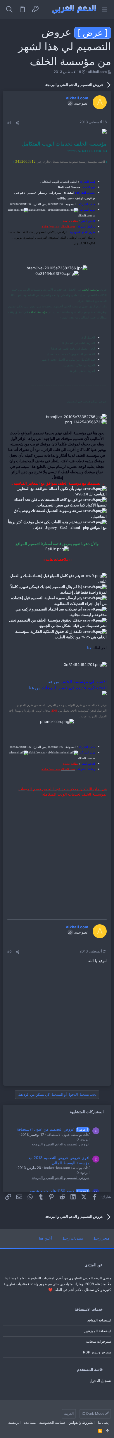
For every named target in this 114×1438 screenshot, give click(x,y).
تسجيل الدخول (100, 1380)
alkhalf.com (97, 71)
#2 (9, 952)
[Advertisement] (57, 853)
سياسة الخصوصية (52, 1422)
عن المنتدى (93, 1264)
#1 (9, 123)
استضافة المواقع (99, 1320)
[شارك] (17, 123)
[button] (104, 9)
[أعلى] (107, 1431)
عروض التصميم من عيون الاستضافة (52, 1129)
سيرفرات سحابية (98, 1341)
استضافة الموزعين (97, 1331)
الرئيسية (14, 1422)
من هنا (53, 681)
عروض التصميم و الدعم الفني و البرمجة (60, 1144)
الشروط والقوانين (81, 1422)
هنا (89, 648)
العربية (69, 1413)
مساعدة (30, 1422)
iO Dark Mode (93, 1413)
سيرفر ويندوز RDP (97, 1352)
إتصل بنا (103, 1422)
